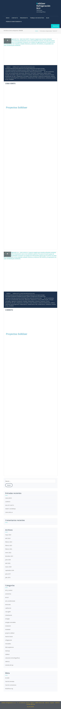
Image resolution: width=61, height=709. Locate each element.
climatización (32, 68)
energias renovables (10, 74)
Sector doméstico (33, 76)
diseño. (49, 73)
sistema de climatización (44, 76)
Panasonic (47, 74)
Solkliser (8, 67)
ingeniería (18, 74)
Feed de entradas (9, 681)
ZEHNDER (11, 79)
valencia (32, 71)
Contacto (15, 18)
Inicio (7, 18)
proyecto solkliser (26, 70)
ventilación (48, 78)
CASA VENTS (33, 73)
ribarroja (13, 71)
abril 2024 (7, 538)
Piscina (52, 74)
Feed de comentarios (10, 685)
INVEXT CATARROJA (10, 508)
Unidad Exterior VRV (32, 78)
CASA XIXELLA (9, 512)
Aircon (31, 67)
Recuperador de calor (10, 76)
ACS (47, 71)
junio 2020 (8, 559)
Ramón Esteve (9, 636)
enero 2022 (8, 552)
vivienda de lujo (38, 71)
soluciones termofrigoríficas (22, 71)
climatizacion (40, 73)
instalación (14, 70)
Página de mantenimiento (14, 21)
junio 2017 (8, 574)
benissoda (15, 68)
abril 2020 (7, 563)
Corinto (39, 299)
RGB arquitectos (9, 647)
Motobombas (36, 74)
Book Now (56, 26)
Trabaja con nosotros (37, 18)
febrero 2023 (8, 545)
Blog (47, 18)
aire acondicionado (13, 73)
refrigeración (34, 70)
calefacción (21, 68)
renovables (40, 70)
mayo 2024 (8, 534)
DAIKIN (45, 73)
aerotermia (26, 67)
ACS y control (20, 67)
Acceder (7, 678)
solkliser (53, 76)
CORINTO (9, 310)
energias (38, 68)
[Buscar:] (30, 481)
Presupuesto (24, 18)
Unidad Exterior (23, 78)
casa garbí (26, 68)
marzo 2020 (8, 567)
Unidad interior (41, 78)
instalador (19, 70)
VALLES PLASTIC (9, 505)
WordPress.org (9, 688)
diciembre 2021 (9, 556)
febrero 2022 (8, 549)
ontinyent (42, 74)
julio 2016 (7, 577)
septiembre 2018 (9, 570)
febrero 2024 (8, 542)
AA (44, 71)
